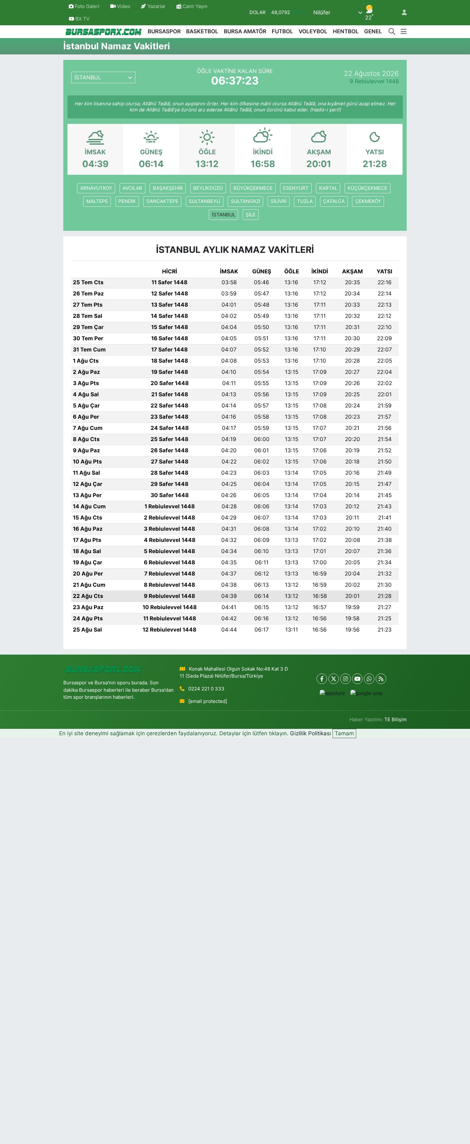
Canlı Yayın (194, 6)
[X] (333, 678)
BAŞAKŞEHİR (168, 188)
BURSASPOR (164, 31)
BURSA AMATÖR (245, 31)
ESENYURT (296, 188)
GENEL (373, 31)
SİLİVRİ (278, 201)
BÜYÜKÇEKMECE (253, 188)
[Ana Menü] (404, 32)
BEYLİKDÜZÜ (208, 188)
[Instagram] (345, 678)
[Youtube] (357, 678)
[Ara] (392, 32)
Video (123, 6)
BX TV (82, 19)
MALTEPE (97, 201)
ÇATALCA (334, 201)
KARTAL (328, 188)
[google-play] (366, 693)
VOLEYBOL (313, 31)
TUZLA (305, 201)
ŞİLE (250, 215)
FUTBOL (282, 31)
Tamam (344, 733)
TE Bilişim (395, 719)
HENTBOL (346, 31)
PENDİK (127, 201)
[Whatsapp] (369, 678)
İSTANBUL (223, 215)
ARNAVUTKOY (96, 188)
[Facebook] (322, 678)
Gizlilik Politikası (310, 733)
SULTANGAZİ (245, 201)
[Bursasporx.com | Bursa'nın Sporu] (103, 31)
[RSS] (381, 678)
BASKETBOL (202, 31)
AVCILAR (132, 188)
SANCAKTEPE (162, 201)
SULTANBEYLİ (204, 201)
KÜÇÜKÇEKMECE (367, 188)
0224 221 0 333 (206, 689)
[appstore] (332, 693)
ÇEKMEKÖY (368, 201)
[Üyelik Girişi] (401, 13)
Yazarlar (156, 6)
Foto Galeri (87, 6)
